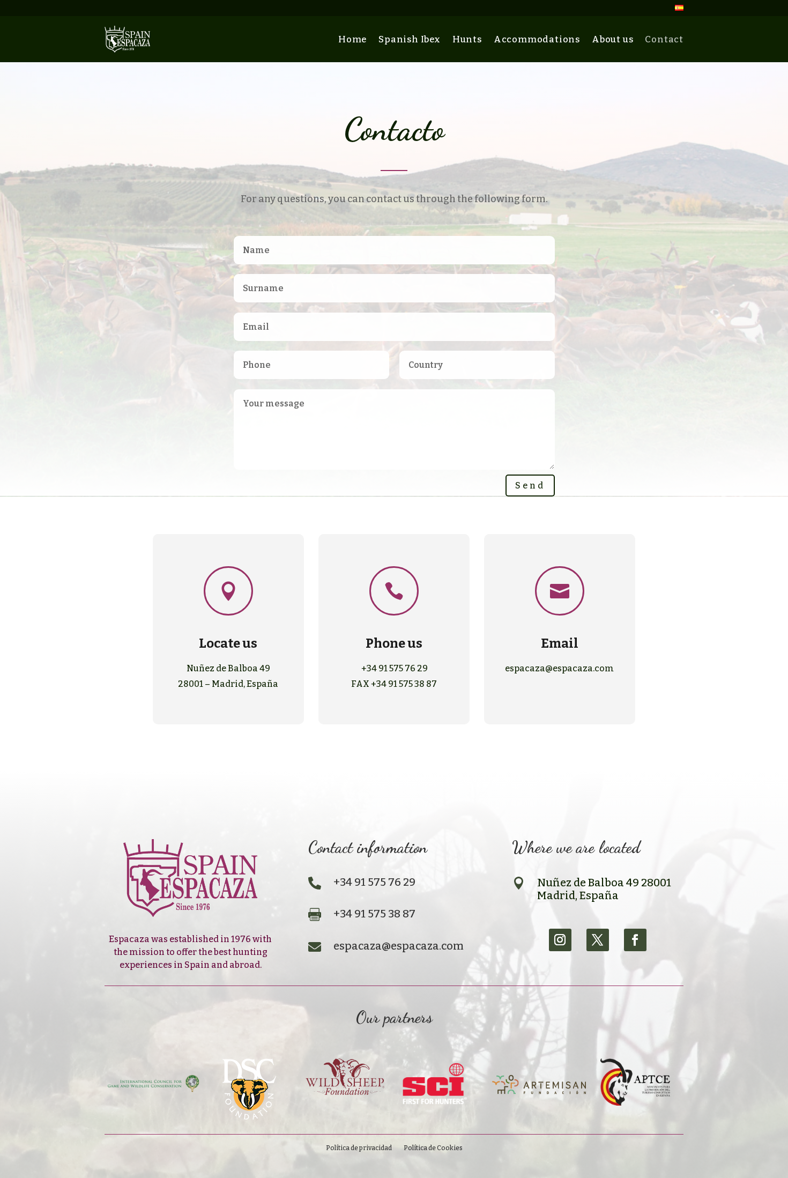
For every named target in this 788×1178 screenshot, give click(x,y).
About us (612, 39)
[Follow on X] (597, 940)
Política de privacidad (359, 1148)
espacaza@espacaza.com (559, 668)
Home (352, 39)
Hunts (467, 39)
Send (530, 485)
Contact (664, 39)
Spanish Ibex (409, 39)
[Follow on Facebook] (635, 940)
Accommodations (537, 39)
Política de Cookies (433, 1148)
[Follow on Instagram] (560, 940)
